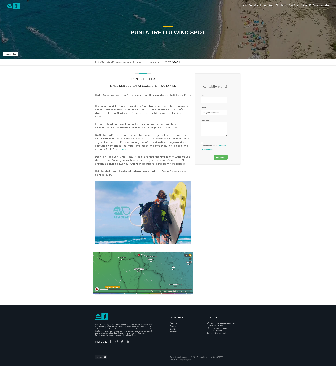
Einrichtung (281, 5)
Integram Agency (185, 360)
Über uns (174, 323)
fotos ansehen (10, 54)
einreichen (221, 157)
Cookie (173, 329)
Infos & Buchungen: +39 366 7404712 (217, 329)
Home (244, 5)
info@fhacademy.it (218, 333)
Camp (304, 5)
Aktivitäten (268, 5)
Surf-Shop (293, 5)
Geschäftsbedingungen (178, 357)
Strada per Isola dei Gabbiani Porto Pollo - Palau (221, 324)
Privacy (173, 326)
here (123, 149)
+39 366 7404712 (172, 62)
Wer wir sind (255, 5)
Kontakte (173, 332)
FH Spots (313, 5)
